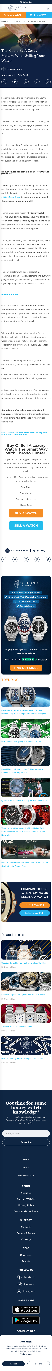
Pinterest (29, 1284)
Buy (25, 1159)
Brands (26, 1261)
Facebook (29, 1277)
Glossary (26, 1239)
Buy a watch (13, 15)
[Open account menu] (48, 8)
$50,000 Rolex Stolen (11, 197)
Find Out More (26, 1354)
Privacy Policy (26, 1205)
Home (3, 21)
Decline (38, 1364)
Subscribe (26, 1142)
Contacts (26, 1227)
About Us (26, 1193)
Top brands (24, 1175)
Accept (13, 1364)
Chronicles (14, 21)
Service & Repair (26, 1233)
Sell (24, 1167)
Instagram (29, 1291)
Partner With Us (26, 1199)
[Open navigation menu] (3, 8)
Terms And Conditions (26, 1211)
